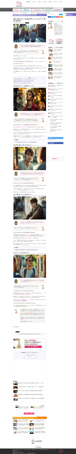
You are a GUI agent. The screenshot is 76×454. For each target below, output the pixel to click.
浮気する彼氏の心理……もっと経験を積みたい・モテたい (26, 78)
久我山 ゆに (56, 23)
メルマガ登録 (25, 449)
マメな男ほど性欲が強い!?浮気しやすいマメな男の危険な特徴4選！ (26, 142)
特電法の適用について (35, 449)
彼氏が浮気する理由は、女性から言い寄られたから (24, 80)
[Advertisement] (29, 369)
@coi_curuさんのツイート (51, 139)
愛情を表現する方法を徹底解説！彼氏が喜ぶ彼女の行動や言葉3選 (30, 394)
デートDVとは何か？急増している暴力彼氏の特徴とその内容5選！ (30, 390)
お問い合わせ (29, 449)
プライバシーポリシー (52, 449)
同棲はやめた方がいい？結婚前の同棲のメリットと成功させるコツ (22, 408)
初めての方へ (21, 449)
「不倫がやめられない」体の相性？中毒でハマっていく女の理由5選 (30, 386)
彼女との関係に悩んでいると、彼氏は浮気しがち (24, 81)
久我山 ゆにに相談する (70, 14)
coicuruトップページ (15, 12)
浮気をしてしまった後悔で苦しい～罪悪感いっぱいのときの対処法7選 (31, 398)
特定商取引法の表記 (45, 449)
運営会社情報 (14, 450)
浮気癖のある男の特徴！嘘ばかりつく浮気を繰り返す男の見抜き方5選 (26, 249)
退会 (17, 450)
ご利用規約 (40, 449)
